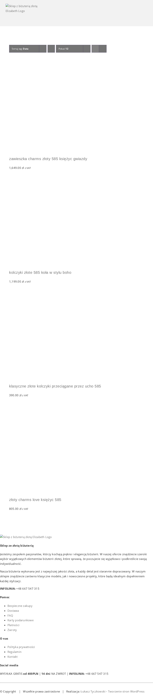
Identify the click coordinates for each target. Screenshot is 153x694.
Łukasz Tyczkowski (93, 691)
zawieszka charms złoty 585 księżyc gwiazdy (48, 159)
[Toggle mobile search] (139, 15)
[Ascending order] (51, 49)
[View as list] (102, 48)
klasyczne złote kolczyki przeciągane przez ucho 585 (55, 386)
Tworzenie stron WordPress (126, 691)
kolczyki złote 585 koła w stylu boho (40, 272)
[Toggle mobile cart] (132, 15)
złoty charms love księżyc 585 (35, 500)
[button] (11, 63)
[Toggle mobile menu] (145, 15)
